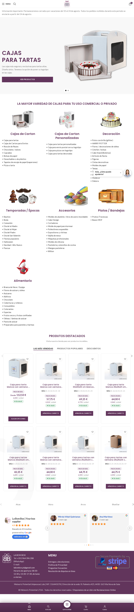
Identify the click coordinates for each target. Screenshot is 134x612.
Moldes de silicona (56, 242)
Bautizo (7, 217)
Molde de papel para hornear (60, 226)
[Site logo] (67, 3)
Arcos (83, 504)
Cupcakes (8, 153)
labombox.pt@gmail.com (24, 567)
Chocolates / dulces (12, 149)
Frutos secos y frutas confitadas (18, 315)
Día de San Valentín (12, 235)
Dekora (95, 181)
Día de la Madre (10, 226)
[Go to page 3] (90, 545)
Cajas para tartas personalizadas (62, 144)
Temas (95, 168)
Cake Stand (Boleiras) (101, 153)
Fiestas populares (11, 239)
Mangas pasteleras (56, 248)
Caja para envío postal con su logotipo (64, 147)
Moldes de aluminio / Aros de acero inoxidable (68, 217)
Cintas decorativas (100, 162)
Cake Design (53, 220)
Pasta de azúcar (10, 321)
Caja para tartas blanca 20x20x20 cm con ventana (18, 458)
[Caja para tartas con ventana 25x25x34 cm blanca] (83, 441)
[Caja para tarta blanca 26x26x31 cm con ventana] (116, 368)
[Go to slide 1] (65, 90)
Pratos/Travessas (100, 217)
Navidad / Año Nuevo (13, 245)
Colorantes (8, 309)
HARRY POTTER (99, 143)
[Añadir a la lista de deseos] (27, 359)
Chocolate (8, 299)
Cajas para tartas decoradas (60, 153)
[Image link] (7, 558)
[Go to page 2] (88, 545)
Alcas (18, 504)
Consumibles (9, 306)
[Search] (14, 4)
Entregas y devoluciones (58, 562)
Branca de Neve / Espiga (14, 287)
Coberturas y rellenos (13, 303)
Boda (6, 220)
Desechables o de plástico (15, 159)
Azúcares (8, 293)
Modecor (96, 178)
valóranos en (19, 536)
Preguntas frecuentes (57, 568)
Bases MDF (97, 220)
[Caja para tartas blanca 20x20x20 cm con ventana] (18, 441)
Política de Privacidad (57, 565)
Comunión (8, 223)
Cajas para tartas (11, 140)
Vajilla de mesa (54, 235)
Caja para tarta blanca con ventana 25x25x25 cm (50, 385)
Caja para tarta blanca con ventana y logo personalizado (18, 385)
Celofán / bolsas (99, 149)
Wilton (51, 251)
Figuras (95, 159)
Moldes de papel (99, 165)
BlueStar (116, 504)
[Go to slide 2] (68, 90)
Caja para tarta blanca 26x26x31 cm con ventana (116, 385)
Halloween (8, 242)
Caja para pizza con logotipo (60, 150)
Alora (50, 504)
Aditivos (7, 296)
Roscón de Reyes (11, 146)
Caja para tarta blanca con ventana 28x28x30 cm (50, 458)
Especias (7, 312)
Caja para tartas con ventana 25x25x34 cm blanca (83, 458)
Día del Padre (9, 232)
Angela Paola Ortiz (109, 516)
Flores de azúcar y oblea (14, 290)
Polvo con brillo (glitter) (102, 140)
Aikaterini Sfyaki (66, 516)
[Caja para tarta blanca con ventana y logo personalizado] (18, 368)
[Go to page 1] (86, 545)
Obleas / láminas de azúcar (15, 318)
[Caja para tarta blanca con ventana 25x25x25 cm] (51, 368)
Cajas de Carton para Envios (16, 143)
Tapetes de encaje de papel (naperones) (20, 162)
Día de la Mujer (10, 229)
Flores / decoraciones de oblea (105, 146)
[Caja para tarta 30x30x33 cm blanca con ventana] (83, 368)
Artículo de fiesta (99, 156)
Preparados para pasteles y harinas (19, 325)
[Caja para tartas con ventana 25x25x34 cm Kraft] (116, 441)
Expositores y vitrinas (57, 232)
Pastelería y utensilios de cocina (62, 245)
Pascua (7, 248)
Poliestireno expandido (58, 229)
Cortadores (53, 223)
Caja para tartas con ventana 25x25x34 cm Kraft (116, 458)
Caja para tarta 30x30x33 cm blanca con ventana (83, 385)
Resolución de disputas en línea (61, 571)
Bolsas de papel (10, 156)
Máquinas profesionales (58, 239)
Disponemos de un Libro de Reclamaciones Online (94, 590)
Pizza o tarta (9, 165)
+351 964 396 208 (25, 558)
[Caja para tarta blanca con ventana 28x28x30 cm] (51, 441)
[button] (51, 413)
